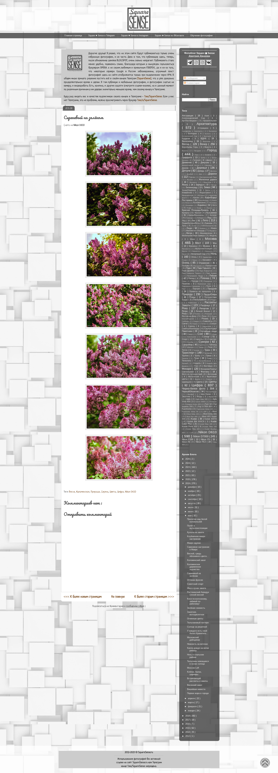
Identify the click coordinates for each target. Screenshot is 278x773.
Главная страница (73, 35)
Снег (201, 334)
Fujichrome (187, 409)
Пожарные (208, 281)
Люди (189, 228)
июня (191, 511)
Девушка (205, 162)
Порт (184, 289)
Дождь (201, 171)
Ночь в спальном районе (195, 655)
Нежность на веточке (197, 644)
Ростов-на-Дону (189, 316)
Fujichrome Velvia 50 (190, 411)
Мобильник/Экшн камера (193, 235)
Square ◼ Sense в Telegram (101, 35)
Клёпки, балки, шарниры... (194, 673)
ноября (191, 491)
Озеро (185, 260)
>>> (154, 596)
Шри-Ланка (206, 394)
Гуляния (197, 160)
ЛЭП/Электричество (209, 226)
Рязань (206, 318)
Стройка (190, 342)
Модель (213, 235)
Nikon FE (186, 442)
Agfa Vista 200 (202, 399)
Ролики (197, 314)
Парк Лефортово (206, 271)
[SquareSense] (144, 78)
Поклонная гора (205, 284)
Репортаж (204, 308)
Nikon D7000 (201, 436)
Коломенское (82, 492)
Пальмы (186, 266)
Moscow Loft (193, 668)
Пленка (205, 278)
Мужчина (193, 246)
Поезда (195, 281)
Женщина (193, 182)
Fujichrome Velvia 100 (205, 409)
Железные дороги (208, 179)
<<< (83, 596)
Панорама (198, 266)
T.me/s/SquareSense (147, 100)
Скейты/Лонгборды (191, 329)
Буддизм (187, 138)
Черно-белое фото (194, 388)
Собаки (214, 334)
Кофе (189, 208)
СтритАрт (212, 339)
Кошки (200, 208)
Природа (95, 492)
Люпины (202, 228)
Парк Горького (204, 268)
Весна (72, 492)
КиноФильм (204, 200)
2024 (187, 463)
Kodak (194, 419)
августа (192, 503)
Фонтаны (206, 371)
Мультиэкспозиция (204, 249)
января (191, 710)
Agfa (188, 399)
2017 (187, 720)
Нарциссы (196, 251)
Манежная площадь (195, 231)
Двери (209, 160)
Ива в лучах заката (196, 588)
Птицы (193, 297)
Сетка (203, 324)
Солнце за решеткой (197, 627)
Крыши (198, 213)
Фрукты (198, 379)
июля (191, 507)
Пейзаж (213, 275)
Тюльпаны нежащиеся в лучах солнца (198, 662)
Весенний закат (194, 685)
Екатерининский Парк (208, 177)
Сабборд (186, 321)
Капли (196, 198)
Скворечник (207, 326)
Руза (204, 316)
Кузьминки (211, 212)
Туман (209, 356)
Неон (184, 254)
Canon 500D (200, 402)
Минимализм (206, 233)
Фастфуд (208, 366)
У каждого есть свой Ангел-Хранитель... (197, 632)
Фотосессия (194, 376)
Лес (194, 220)
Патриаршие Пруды (195, 276)
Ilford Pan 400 (192, 416)
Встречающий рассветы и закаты (197, 679)
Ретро (185, 311)
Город (212, 150)
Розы (185, 313)
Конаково (190, 205)
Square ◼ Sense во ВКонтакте (169, 35)
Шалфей (191, 394)
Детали (186, 170)
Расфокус (205, 305)
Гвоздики (198, 151)
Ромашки (209, 314)
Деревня (209, 165)
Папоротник (211, 266)
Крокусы (186, 213)
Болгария (193, 133)
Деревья (202, 167)
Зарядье (200, 184)
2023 (187, 467)
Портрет (197, 289)
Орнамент (207, 260)
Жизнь (185, 184)
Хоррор (209, 379)
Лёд (184, 221)
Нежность (209, 251)
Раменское (193, 303)
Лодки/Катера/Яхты (191, 223)
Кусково (213, 215)
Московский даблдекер (193, 638)
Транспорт (188, 352)
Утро (196, 366)
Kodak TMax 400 (193, 429)
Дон (201, 174)
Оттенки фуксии (195, 580)
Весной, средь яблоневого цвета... (197, 554)
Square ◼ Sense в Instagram (134, 35)
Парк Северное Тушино (192, 273)
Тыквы (210, 358)
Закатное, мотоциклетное (195, 613)
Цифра (120, 492)
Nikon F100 (188, 439)
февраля (192, 706)
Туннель (185, 358)
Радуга (214, 300)
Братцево (208, 136)
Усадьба (197, 363)
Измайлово (187, 193)
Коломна (213, 203)
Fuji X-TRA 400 (205, 406)
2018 (187, 716)
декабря (192, 487)
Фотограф (212, 374)
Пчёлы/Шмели (200, 300)
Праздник (212, 288)
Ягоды (200, 396)
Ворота (208, 147)
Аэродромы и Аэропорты (193, 131)
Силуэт (213, 324)
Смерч (191, 334)
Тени (210, 347)
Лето (206, 220)
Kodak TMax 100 (210, 426)
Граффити (187, 157)
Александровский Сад (195, 118)
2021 (187, 475)
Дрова (193, 177)
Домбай (190, 174)
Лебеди (200, 218)
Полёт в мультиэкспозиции (197, 527)
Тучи (197, 358)
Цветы (113, 492)
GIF (206, 411)
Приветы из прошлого (200, 291)
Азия (207, 116)
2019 (187, 483)
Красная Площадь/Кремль (196, 210)
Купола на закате (195, 532)
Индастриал (205, 193)
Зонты (208, 190)
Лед (209, 217)
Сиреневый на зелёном (194, 574)
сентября (192, 499)
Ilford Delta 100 (193, 414)
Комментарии (192, 83)
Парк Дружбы (188, 271)
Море (193, 239)
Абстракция (188, 115)
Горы (197, 155)
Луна (184, 226)
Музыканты (186, 249)
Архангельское (210, 121)
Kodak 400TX (210, 419)
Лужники (209, 223)
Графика (209, 155)
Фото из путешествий (192, 374)
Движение (187, 162)
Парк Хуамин (211, 273)
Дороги (212, 173)
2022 (187, 471)
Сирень (104, 492)
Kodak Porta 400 (190, 426)
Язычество (212, 397)
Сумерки (204, 341)
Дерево (186, 168)
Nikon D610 (130, 492)
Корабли (202, 205)
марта (191, 702)
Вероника (207, 141)
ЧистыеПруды (211, 392)
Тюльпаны (187, 361)
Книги (214, 200)
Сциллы (202, 345)
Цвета (199, 382)
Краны (210, 208)
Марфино (213, 231)
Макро (214, 228)
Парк (189, 268)
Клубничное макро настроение (196, 537)
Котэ (215, 205)
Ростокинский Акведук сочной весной (198, 593)
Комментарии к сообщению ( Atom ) (127, 606)
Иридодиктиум (188, 195)
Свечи (185, 324)
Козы (187, 203)
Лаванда (190, 218)
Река (185, 308)
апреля (191, 698)
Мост (199, 243)
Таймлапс (190, 347)
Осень (186, 262)
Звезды (214, 185)
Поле (209, 286)
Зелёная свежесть (196, 608)
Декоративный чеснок (191, 165)
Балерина (213, 131)
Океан (195, 260)
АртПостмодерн (190, 121)
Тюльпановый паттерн (198, 622)
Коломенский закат (196, 560)
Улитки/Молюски (205, 361)
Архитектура (207, 124)
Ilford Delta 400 (210, 414)
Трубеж (186, 356)
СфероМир (187, 344)
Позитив (186, 284)
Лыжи (194, 226)
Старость (198, 339)
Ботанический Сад (190, 136)
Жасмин (190, 180)
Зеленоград (192, 187)
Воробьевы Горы (190, 147)
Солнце (206, 336)
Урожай (185, 363)
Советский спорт (195, 584)
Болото (208, 134)
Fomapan (213, 402)
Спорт (185, 339)
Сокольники (192, 337)
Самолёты (208, 321)
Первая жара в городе (198, 693)
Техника (196, 350)
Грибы (204, 158)
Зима (207, 187)
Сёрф (194, 324)
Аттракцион (204, 128)
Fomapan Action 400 (193, 404)
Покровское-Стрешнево (191, 286)
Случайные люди (208, 331)
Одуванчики (208, 257)
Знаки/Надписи (189, 190)
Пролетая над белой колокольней (197, 520)
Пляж (184, 281)
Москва (211, 238)
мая (190, 515)
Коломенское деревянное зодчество (194, 567)
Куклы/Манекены (196, 215)
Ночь (214, 253)
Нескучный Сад (198, 254)
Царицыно (187, 382)
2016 (187, 724)
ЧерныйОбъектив (191, 391)
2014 (187, 732)
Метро (189, 233)
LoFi (192, 433)
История (201, 195)
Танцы (201, 347)
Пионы (191, 278)
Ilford (214, 411)
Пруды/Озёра (210, 294)
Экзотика (186, 396)
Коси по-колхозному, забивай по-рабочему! (197, 601)
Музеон (207, 246)
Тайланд (213, 345)
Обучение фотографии (201, 35)
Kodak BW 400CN (196, 421)
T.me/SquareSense (153, 96)
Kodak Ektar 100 (206, 424)
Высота (185, 151)
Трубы (198, 356)
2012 (187, 736)
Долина (214, 171)
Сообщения (192, 78)
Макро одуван (194, 543)
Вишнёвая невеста (196, 689)
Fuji (206, 404)
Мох (215, 243)
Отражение (205, 263)
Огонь (194, 257)
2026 (187, 459)
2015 (187, 728)
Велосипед (188, 141)
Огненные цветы (195, 618)
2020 (187, 479)
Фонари (187, 368)
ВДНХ (205, 138)
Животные (208, 182)
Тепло (185, 350)
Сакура (196, 321)
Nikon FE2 (201, 442)
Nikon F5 (206, 439)
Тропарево (208, 353)
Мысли (185, 251)
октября (192, 495)
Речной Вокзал (203, 311)
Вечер (204, 144)
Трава (207, 350)
